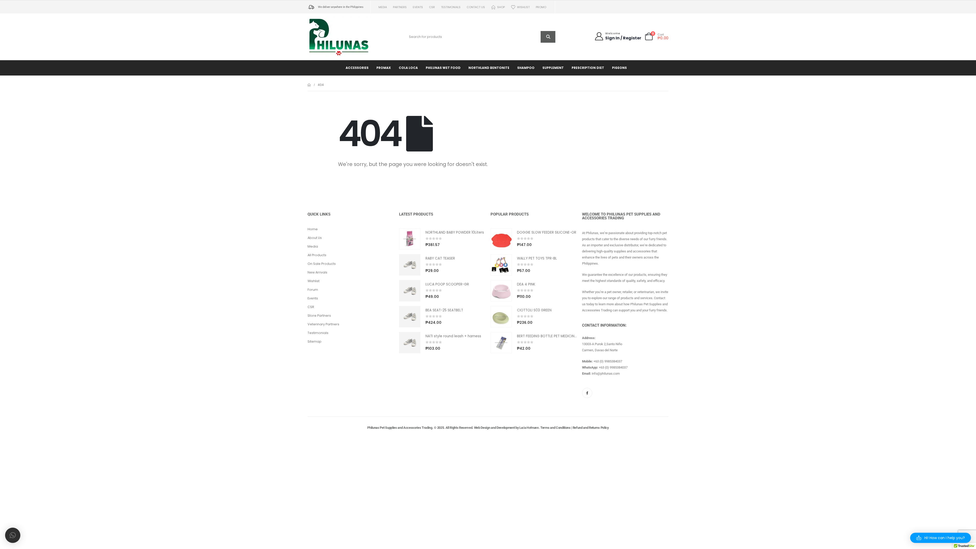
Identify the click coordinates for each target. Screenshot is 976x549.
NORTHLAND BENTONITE (488, 68)
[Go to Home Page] (309, 85)
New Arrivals (317, 272)
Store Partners (319, 315)
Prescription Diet (588, 68)
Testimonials (451, 7)
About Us (315, 238)
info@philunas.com (606, 373)
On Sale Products (322, 264)
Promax (383, 68)
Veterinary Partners (323, 324)
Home (313, 229)
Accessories (357, 68)
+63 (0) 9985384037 (607, 361)
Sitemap (315, 341)
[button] (940, 538)
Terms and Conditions (555, 428)
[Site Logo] (339, 37)
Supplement (553, 68)
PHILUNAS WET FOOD (443, 68)
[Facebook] (587, 393)
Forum (313, 289)
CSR (432, 7)
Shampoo (526, 68)
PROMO (541, 7)
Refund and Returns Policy (591, 428)
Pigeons (619, 68)
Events (418, 7)
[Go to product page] (409, 239)
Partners (400, 7)
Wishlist (523, 7)
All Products (317, 255)
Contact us (476, 7)
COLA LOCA (408, 68)
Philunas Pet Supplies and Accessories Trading (399, 428)
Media (382, 7)
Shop (501, 7)
